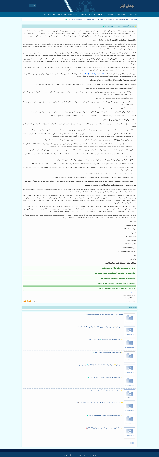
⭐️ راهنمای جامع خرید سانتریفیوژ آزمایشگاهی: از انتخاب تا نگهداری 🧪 (105, 377)
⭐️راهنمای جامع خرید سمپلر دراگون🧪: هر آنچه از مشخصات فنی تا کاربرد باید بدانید (102, 390)
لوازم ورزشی (110, 15)
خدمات (130, 15)
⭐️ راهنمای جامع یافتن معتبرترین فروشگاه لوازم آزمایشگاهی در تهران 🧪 (105, 415)
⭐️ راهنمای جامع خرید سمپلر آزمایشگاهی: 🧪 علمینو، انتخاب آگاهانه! (106, 339)
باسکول (90, 15)
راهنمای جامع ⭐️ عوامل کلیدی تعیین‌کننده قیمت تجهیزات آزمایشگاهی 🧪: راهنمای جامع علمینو (99, 365)
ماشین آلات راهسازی (73, 15)
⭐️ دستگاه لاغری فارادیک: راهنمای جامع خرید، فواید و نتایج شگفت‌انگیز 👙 (104, 428)
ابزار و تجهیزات (101, 15)
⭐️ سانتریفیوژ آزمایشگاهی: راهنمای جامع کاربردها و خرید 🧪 (81, 19)
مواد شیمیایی (83, 15)
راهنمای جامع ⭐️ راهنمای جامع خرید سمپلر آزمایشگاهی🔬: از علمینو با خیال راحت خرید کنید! (100, 327)
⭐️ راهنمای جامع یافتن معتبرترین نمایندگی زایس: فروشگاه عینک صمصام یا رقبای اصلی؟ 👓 (100, 403)
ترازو (95, 15)
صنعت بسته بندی (61, 15)
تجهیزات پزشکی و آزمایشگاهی (104, 19)
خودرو (134, 15)
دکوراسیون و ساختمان (120, 15)
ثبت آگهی (32, 5)
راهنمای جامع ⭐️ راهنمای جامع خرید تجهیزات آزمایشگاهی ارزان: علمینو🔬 (104, 314)
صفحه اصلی (125, 19)
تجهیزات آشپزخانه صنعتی (49, 15)
